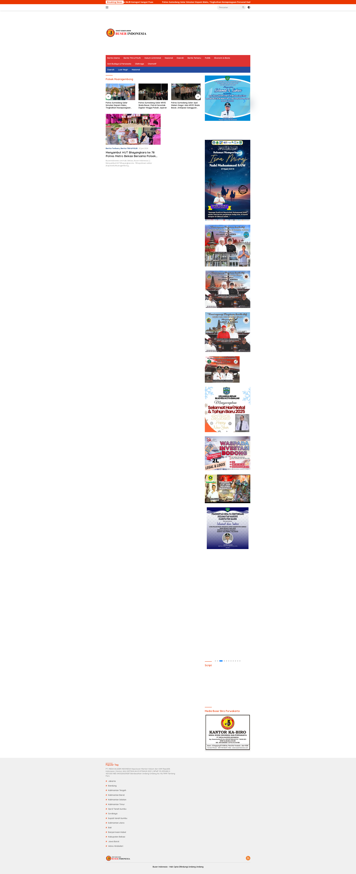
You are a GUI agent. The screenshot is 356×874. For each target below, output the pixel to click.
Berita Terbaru (194, 58)
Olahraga (139, 64)
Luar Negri (123, 69)
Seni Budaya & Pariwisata (119, 64)
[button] (243, 7)
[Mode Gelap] (249, 7)
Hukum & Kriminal (152, 58)
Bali (110, 827)
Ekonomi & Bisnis (222, 58)
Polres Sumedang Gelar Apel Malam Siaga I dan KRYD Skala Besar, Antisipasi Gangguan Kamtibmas (153, 105)
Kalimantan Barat (116, 795)
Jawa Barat (113, 841)
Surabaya (112, 813)
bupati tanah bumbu (117, 818)
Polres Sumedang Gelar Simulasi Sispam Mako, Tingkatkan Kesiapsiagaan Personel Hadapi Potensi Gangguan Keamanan (168, 2)
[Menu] (107, 7)
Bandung (112, 785)
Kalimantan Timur (116, 804)
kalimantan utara (116, 823)
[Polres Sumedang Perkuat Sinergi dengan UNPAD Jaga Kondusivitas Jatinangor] (186, 92)
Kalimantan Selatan (117, 799)
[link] (227, 98)
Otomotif (152, 64)
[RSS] (248, 858)
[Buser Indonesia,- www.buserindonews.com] (126, 32)
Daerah (180, 58)
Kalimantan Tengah (117, 790)
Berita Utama (113, 58)
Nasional (169, 58)
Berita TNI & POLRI (132, 58)
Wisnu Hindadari (115, 846)
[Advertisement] (199, 32)
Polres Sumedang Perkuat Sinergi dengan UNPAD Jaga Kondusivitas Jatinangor (184, 105)
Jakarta (112, 781)
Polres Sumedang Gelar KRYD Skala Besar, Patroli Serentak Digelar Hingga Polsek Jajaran (120, 105)
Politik (207, 58)
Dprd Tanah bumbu (117, 809)
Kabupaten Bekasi (116, 836)
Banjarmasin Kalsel (117, 832)
